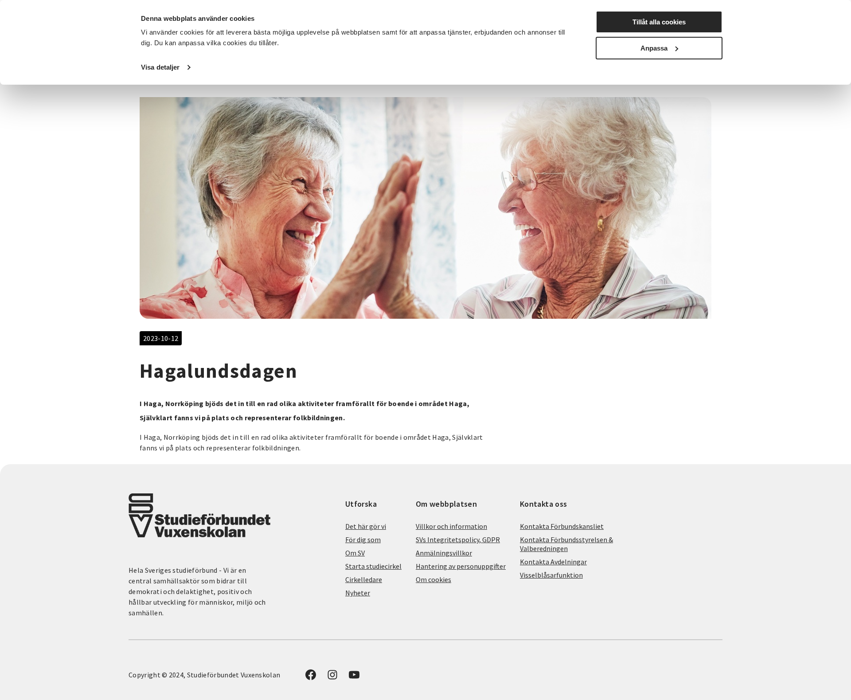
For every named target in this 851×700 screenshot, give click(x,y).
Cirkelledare (363, 579)
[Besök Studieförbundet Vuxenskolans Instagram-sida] (332, 677)
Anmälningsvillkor (444, 552)
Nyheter (357, 592)
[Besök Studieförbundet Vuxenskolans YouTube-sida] (354, 677)
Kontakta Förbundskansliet (562, 526)
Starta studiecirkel (373, 566)
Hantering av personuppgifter (461, 566)
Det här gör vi (365, 526)
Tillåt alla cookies (659, 22)
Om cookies (433, 579)
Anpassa (654, 48)
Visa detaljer (160, 67)
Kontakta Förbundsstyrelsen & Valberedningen (566, 544)
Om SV (355, 552)
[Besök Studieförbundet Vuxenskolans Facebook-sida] (310, 677)
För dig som (363, 539)
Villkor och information (451, 526)
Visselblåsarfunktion (551, 575)
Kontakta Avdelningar (553, 561)
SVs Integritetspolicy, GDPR (458, 539)
